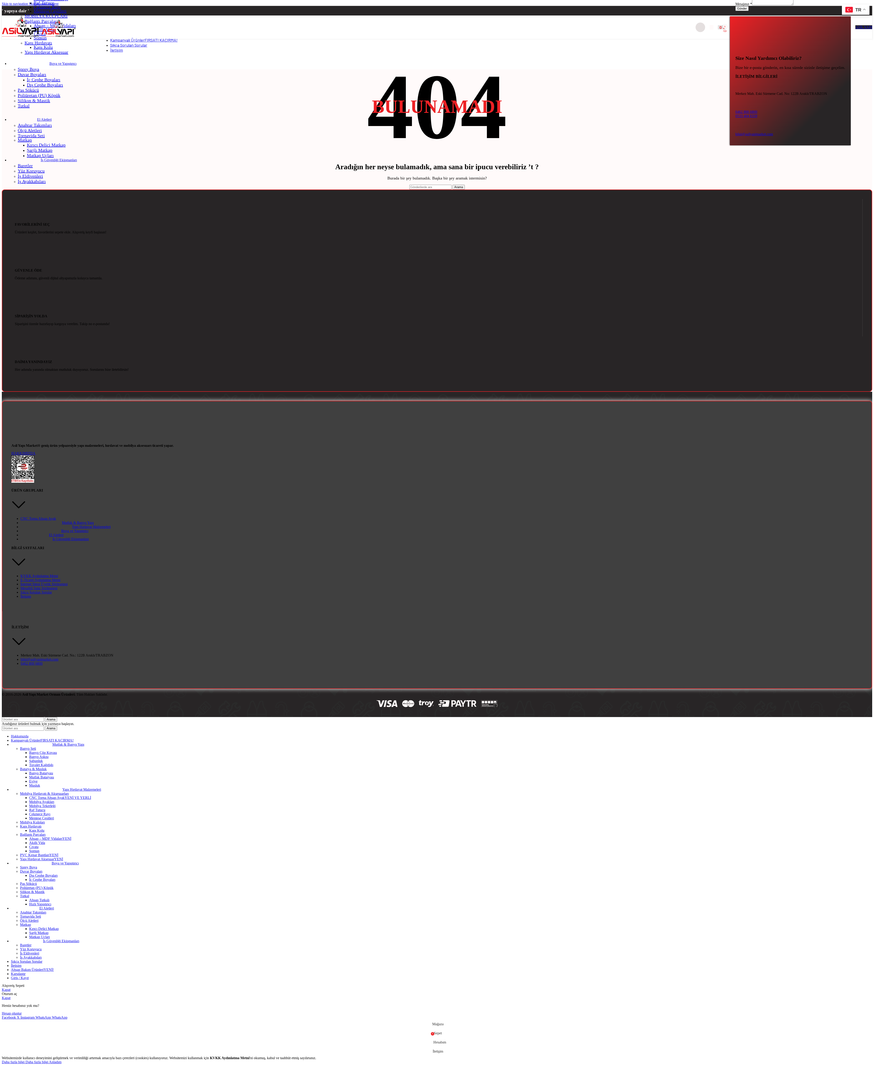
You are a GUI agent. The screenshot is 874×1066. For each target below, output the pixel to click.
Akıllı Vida (37, 843)
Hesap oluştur (12, 1013)
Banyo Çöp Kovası (43, 753)
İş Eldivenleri (30, 176)
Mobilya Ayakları (41, 802)
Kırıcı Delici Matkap (46, 144)
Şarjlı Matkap (39, 150)
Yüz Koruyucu (31, 170)
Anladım (55, 1062)
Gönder (742, 8)
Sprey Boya (28, 69)
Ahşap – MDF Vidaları (50, 839)
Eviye (33, 781)
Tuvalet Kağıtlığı (41, 765)
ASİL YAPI (863, 27)
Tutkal (24, 105)
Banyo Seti (28, 748)
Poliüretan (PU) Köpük (39, 95)
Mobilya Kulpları (32, 822)
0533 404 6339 (746, 116)
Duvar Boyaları (32, 74)
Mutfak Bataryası (41, 777)
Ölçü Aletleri (30, 130)
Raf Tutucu (44, 2)
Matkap (25, 139)
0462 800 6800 (746, 112)
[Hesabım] (711, 27)
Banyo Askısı (38, 757)
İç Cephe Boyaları (43, 79)
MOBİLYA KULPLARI (46, 15)
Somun (34, 851)
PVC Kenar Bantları (39, 855)
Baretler (25, 165)
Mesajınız (743, 4)
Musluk (34, 785)
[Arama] (700, 27)
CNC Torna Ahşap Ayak (60, 798)
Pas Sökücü (28, 90)
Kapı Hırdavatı (38, 42)
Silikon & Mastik (34, 100)
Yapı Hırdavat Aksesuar (46, 52)
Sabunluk (36, 761)
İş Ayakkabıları (32, 181)
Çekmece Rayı (47, 6)
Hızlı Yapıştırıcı (40, 904)
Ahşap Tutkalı (39, 900)
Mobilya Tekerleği (42, 806)
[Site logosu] (21, 37)
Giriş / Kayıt (20, 978)
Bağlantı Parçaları (33, 834)
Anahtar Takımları (35, 125)
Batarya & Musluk (33, 769)
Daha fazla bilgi (25, 1062)
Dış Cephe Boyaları (45, 84)
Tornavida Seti (31, 135)
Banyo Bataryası (41, 773)
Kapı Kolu (43, 47)
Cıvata (33, 847)
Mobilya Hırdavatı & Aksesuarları (44, 794)
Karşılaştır (18, 974)
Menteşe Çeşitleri (50, 10)
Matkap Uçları (40, 155)
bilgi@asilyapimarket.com (754, 134)
